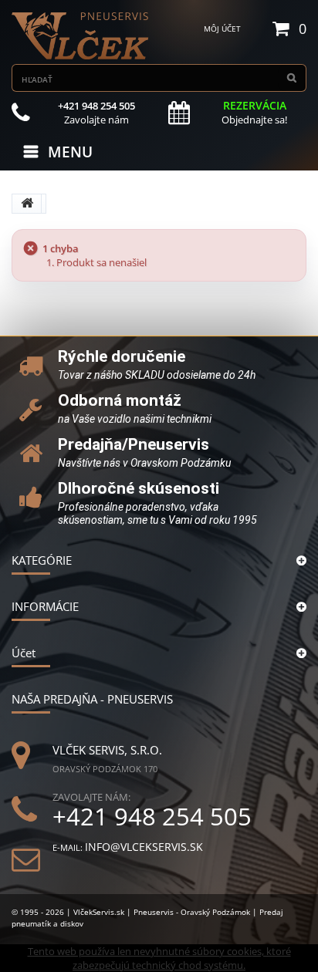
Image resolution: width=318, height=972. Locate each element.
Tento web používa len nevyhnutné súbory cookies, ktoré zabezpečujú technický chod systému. (159, 958)
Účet (24, 652)
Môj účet (222, 28)
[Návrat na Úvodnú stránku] (27, 203)
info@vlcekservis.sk (144, 846)
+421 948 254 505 (152, 817)
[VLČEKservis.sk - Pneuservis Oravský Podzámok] (81, 35)
